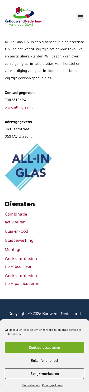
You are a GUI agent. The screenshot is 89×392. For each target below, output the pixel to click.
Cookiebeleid (31, 385)
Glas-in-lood (16, 231)
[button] (80, 17)
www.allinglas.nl (19, 107)
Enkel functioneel (44, 360)
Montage (13, 249)
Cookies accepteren (44, 347)
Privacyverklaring (53, 385)
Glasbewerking (19, 240)
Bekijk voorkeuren (44, 373)
